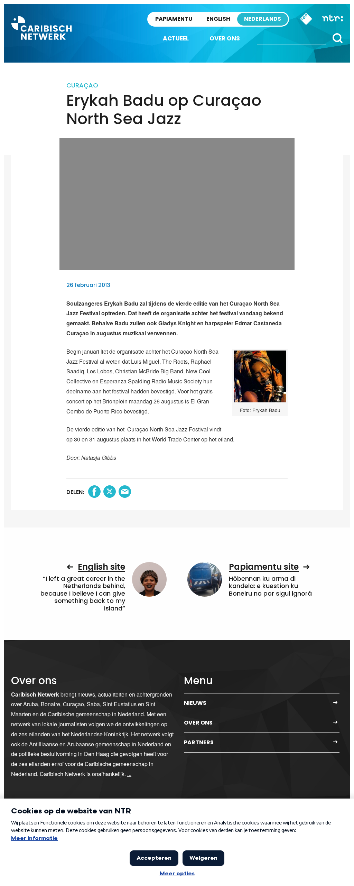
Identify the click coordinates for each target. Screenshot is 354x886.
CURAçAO (82, 85)
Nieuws (195, 703)
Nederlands (262, 19)
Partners (199, 742)
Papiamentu (174, 19)
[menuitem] (175, 38)
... (129, 774)
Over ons (224, 38)
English (218, 19)
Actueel (176, 38)
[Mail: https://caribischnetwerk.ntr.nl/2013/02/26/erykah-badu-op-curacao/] (125, 491)
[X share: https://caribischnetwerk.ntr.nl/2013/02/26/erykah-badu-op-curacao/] (110, 491)
